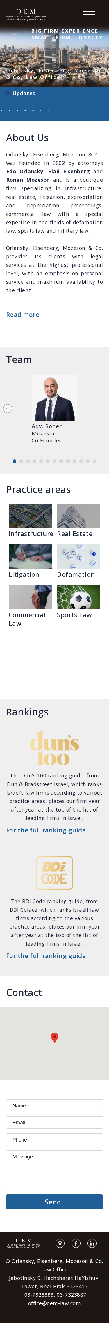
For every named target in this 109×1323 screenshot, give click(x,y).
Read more (23, 315)
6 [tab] (49, 461)
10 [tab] (76, 461)
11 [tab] (83, 461)
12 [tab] (89, 461)
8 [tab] (63, 461)
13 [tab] (96, 461)
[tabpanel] (55, 414)
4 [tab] (36, 461)
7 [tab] (56, 461)
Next (7, 408)
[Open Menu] (89, 12)
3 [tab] (29, 461)
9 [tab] (69, 461)
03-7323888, (40, 1294)
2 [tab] (23, 461)
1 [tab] (16, 461)
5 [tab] (43, 461)
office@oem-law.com (54, 1303)
